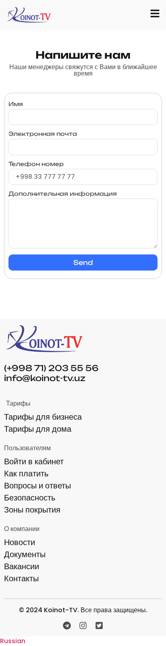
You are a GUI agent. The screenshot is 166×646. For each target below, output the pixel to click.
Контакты (21, 578)
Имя (15, 104)
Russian (12, 641)
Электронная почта (42, 134)
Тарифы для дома (37, 429)
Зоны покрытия (32, 509)
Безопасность (29, 497)
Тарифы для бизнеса (43, 416)
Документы (25, 554)
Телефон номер (36, 164)
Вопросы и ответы (37, 485)
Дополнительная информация (62, 194)
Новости (19, 542)
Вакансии (21, 566)
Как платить (26, 473)
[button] (83, 641)
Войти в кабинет (34, 461)
